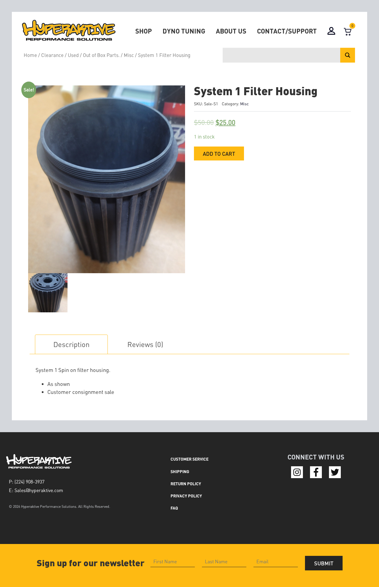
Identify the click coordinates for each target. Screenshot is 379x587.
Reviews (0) (145, 344)
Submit (323, 563)
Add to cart (219, 153)
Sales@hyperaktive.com (39, 490)
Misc (129, 55)
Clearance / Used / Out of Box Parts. (80, 55)
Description (71, 344)
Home (30, 55)
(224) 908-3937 (29, 481)
